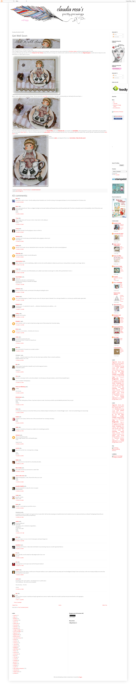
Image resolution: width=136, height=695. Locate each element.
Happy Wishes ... (121, 258)
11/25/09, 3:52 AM (19, 491)
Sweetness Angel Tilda (122, 307)
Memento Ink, (61, 130)
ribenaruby (18, 253)
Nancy (17, 206)
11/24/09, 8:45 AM (19, 202)
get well (17, 191)
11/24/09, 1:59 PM (19, 351)
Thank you (115, 396)
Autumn (122, 363)
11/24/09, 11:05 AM (20, 284)
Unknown (18, 236)
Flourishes (114, 370)
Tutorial (122, 396)
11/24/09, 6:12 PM (19, 463)
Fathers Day (15, 623)
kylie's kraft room (117, 304)
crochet (113, 367)
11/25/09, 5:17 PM (19, 565)
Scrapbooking (119, 391)
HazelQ (17, 416)
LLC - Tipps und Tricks (121, 285)
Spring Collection (116, 393)
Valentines (114, 398)
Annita (17, 337)
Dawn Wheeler (19, 277)
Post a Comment (17, 602)
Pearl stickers (73, 138)
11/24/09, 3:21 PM (19, 404)
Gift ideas (121, 371)
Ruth (17, 347)
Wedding (119, 398)
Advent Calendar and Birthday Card (122, 320)
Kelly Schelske (19, 467)
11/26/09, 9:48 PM (19, 574)
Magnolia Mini (16, 634)
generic (122, 370)
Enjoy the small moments (122, 270)
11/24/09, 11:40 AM (20, 309)
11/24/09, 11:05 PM (20, 471)
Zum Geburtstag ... (122, 247)
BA (16, 552)
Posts (115, 34)
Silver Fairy (121, 339)
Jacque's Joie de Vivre (118, 326)
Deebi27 (17, 569)
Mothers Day (16, 636)
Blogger (80, 677)
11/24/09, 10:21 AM (20, 264)
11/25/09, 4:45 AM (19, 508)
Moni (17, 537)
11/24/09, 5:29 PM (19, 455)
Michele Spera (19, 397)
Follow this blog (118, 118)
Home (60, 605)
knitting (122, 374)
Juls (16, 562)
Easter (117, 369)
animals (114, 363)
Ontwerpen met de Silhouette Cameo (122, 298)
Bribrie (17, 329)
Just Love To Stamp (118, 266)
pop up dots (47, 132)
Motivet (116, 381)
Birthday (116, 364)
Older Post (104, 605)
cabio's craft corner (20, 475)
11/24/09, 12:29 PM (20, 325)
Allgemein (114, 362)
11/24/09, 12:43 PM (20, 332)
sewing (122, 391)
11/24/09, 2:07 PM (19, 360)
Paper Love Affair (117, 255)
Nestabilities (75, 130)
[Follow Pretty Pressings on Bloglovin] (118, 62)
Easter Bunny (121, 235)
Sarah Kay (121, 387)
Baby (113, 364)
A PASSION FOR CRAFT (118, 233)
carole (17, 579)
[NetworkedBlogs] (118, 116)
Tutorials (115, 103)
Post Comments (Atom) (23, 607)
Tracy (17, 218)
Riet (16, 364)
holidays (118, 374)
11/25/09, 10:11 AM (20, 533)
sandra (17, 521)
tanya (17, 409)
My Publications (116, 107)
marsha (17, 448)
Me (114, 102)
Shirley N (17, 296)
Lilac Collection (115, 375)
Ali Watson (18, 288)
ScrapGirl (116, 276)
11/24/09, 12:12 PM (20, 317)
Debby (17, 427)
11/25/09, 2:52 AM (19, 482)
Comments (116, 36)
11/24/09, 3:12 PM (19, 382)
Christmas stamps (73, 51)
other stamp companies (118, 382)
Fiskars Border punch (81, 138)
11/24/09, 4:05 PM (19, 423)
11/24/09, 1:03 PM (19, 343)
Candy (17, 495)
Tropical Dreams (117, 347)
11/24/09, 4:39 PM (19, 444)
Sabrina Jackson (19, 261)
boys (120, 364)
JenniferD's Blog (117, 223)
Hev (16, 593)
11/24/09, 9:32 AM (19, 241)
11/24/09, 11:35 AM (20, 292)
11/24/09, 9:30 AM (19, 232)
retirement (114, 387)
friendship (119, 370)
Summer (122, 395)
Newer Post (15, 605)
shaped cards (115, 392)
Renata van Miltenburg (20, 386)
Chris (17, 376)
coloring (122, 366)
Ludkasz (17, 313)
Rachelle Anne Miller (119, 385)
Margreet (18, 304)
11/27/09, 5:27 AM (19, 589)
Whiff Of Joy (15, 649)
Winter (116, 399)
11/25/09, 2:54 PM (19, 548)
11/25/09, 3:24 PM (19, 557)
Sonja (17, 269)
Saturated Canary (118, 388)
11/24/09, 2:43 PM (19, 372)
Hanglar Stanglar (17, 630)
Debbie (17, 460)
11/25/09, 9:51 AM (19, 517)
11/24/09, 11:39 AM (20, 300)
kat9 (17, 198)
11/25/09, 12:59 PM (20, 540)
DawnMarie (18, 545)
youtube (120, 399)
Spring (122, 392)
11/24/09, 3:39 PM (19, 412)
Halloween (114, 373)
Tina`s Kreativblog (118, 282)
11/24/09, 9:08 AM (19, 214)
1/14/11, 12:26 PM (19, 599)
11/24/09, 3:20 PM (19, 393)
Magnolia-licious (117, 380)
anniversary (118, 363)
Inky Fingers (116, 337)
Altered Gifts (121, 362)
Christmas (117, 366)
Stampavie (117, 395)
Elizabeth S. (18, 321)
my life (119, 381)
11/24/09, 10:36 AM (20, 272)
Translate (117, 174)
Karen (17, 504)
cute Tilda (45, 96)
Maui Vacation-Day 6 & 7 (121, 350)
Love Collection (120, 377)
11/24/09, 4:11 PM (19, 430)
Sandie (17, 245)
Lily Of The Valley (17, 631)
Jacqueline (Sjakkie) (20, 486)
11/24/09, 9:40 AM (19, 257)
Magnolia (21, 191)
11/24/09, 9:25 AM (19, 224)
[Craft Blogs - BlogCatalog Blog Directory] (118, 450)
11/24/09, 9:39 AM (19, 249)
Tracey (17, 228)
